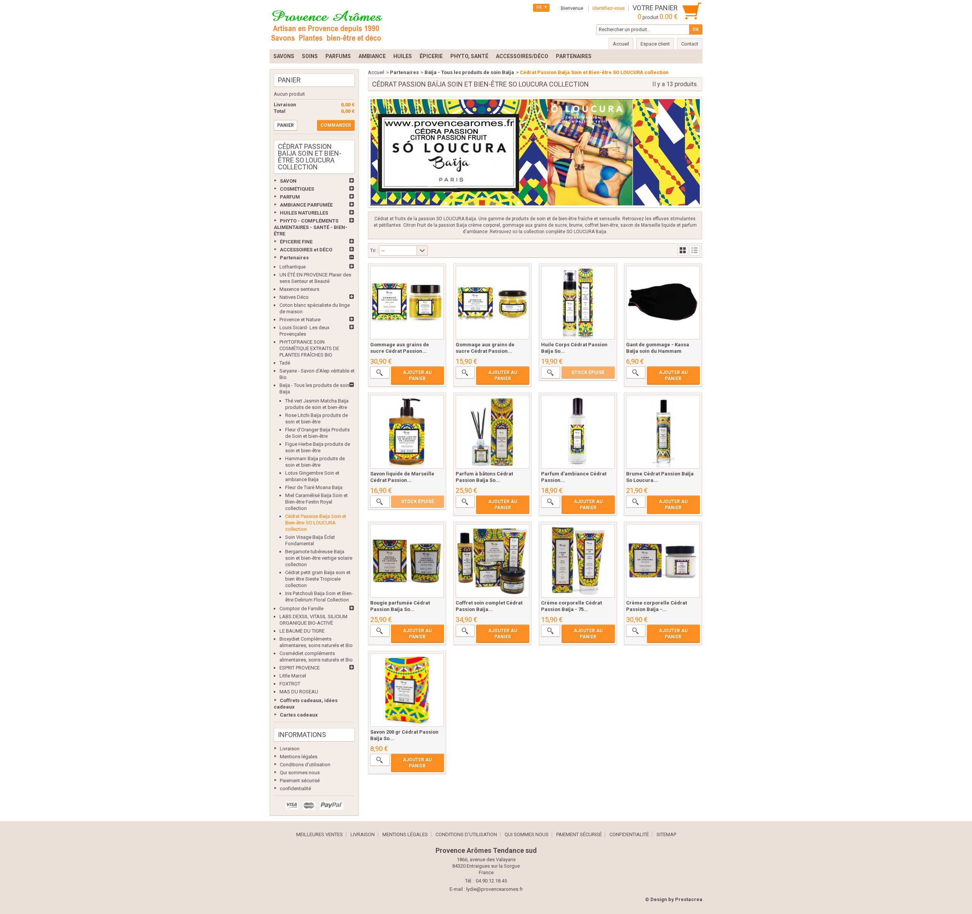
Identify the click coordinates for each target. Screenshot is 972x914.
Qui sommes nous (300, 772)
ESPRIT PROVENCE (299, 668)
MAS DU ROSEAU (298, 692)
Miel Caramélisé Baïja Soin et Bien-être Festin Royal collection (316, 502)
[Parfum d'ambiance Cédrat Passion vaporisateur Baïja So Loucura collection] (578, 432)
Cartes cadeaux (299, 715)
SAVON (288, 181)
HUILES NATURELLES (304, 213)
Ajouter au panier (417, 375)
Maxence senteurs (299, 289)
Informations (302, 735)
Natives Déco (294, 297)
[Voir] (379, 372)
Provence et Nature (299, 319)
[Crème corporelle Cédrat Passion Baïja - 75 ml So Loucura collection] (578, 561)
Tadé (284, 363)
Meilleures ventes (319, 834)
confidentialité (295, 788)
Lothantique (292, 267)
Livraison (290, 748)
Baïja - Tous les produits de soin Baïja (469, 72)
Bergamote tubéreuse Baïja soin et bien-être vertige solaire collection (318, 558)
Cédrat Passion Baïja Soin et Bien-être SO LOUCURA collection (315, 522)
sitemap (666, 834)
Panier (289, 80)
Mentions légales (298, 756)
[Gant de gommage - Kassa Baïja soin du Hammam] (663, 302)
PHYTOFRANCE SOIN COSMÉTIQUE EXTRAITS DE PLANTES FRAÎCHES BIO (309, 348)
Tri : (374, 250)
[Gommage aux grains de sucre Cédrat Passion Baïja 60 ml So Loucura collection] (492, 302)
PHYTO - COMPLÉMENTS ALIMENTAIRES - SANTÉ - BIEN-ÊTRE (310, 227)
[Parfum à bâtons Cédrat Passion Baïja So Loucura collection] (492, 432)
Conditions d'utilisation (305, 764)
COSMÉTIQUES (297, 189)
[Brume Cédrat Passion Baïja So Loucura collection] (663, 432)
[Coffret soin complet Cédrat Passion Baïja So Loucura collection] (492, 561)
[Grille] (682, 250)
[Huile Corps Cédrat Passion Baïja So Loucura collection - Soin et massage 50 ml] (578, 302)
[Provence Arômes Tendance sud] (326, 25)
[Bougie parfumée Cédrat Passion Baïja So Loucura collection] (407, 561)
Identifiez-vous (608, 8)
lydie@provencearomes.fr (494, 889)
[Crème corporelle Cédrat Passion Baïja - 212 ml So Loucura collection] (663, 561)
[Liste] (694, 250)
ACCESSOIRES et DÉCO (306, 250)
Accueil (376, 72)
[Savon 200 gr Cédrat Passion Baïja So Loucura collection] (407, 690)
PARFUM (290, 197)
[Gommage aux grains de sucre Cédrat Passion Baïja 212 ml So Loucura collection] (407, 302)
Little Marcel (292, 676)
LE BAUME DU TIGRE (302, 631)
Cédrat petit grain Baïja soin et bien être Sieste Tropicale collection (317, 579)
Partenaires (294, 257)
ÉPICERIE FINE (296, 242)
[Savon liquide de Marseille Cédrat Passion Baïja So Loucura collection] (407, 432)
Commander (335, 125)
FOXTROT (289, 684)
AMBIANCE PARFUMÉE (306, 205)
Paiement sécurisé (300, 780)
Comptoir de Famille (301, 608)
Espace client (655, 44)
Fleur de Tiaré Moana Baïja (313, 487)
